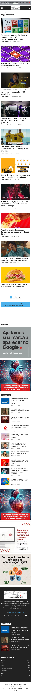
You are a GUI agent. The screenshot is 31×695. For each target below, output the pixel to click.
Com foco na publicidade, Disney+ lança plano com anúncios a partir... (15, 259)
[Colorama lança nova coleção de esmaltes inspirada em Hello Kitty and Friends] (5, 436)
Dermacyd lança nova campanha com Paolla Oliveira (20, 409)
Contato (15, 690)
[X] (19, 616)
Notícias (3, 660)
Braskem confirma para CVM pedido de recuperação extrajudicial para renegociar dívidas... (19, 401)
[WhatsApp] (23, 616)
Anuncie (26, 688)
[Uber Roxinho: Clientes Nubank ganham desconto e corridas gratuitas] (15, 109)
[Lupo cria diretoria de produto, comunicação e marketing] (5, 454)
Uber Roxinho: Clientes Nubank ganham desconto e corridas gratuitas (13, 120)
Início (2, 12)
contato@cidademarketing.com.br (17, 612)
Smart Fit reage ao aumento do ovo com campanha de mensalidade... (15, 176)
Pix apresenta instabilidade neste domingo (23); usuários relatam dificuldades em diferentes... (19, 471)
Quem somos (8, 684)
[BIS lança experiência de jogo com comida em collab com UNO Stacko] (5, 481)
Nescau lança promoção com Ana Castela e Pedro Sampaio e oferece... (20, 461)
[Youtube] (26, 616)
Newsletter (21, 686)
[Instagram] (8, 616)
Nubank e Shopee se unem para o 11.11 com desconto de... (14, 64)
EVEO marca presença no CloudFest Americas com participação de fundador (18, 444)
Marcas (3, 676)
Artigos (2, 673)
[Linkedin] (12, 616)
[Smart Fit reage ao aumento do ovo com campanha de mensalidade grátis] (15, 165)
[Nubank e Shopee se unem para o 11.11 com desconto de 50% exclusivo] (15, 54)
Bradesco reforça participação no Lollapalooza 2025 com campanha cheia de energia (14, 203)
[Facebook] (5, 616)
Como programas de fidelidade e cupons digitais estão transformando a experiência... (14, 37)
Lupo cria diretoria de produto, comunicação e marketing (20, 452)
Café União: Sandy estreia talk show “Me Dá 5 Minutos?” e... (20, 418)
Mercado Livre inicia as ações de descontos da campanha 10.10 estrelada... (14, 92)
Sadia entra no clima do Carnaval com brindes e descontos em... (14, 286)
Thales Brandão (5, 41)
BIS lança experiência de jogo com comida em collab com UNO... (19, 480)
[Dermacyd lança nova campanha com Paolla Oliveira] (5, 411)
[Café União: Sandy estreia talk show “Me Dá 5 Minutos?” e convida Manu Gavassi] (5, 419)
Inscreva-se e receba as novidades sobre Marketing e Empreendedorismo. (15, 305)
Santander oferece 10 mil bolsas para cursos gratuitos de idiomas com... (20, 427)
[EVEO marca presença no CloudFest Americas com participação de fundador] (5, 445)
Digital (2, 663)
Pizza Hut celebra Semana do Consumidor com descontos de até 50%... (15, 232)
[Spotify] (15, 616)
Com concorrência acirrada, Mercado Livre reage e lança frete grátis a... (14, 149)
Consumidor (4, 670)
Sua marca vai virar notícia (20, 684)
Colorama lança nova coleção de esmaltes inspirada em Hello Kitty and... (20, 435)
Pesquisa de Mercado (6, 668)
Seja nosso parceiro (12, 686)
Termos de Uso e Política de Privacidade (12, 688)
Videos (2, 665)
